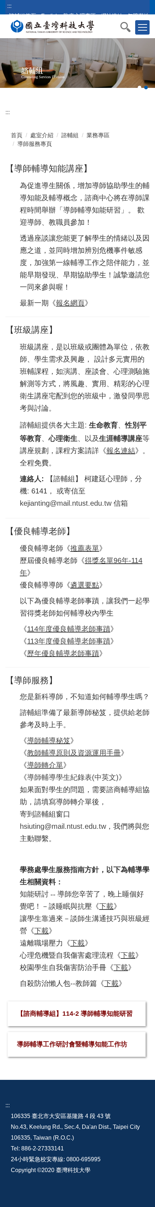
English (49, 16)
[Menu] (142, 27)
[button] (129, 27)
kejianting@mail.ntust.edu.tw (65, 503)
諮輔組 (70, 135)
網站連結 (112, 16)
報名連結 (120, 451)
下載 (106, 906)
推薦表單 (84, 548)
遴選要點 (84, 585)
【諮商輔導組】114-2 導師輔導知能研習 (75, 1013)
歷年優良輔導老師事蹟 (63, 653)
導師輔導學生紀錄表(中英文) (73, 777)
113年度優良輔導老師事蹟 (68, 641)
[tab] (139, 87)
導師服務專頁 (34, 144)
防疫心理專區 (79, 16)
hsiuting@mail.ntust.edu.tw (63, 826)
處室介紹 (41, 135)
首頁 (16, 135)
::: (9, 6)
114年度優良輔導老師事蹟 (68, 629)
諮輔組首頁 (22, 16)
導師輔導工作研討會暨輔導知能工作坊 (72, 1044)
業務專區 (98, 135)
